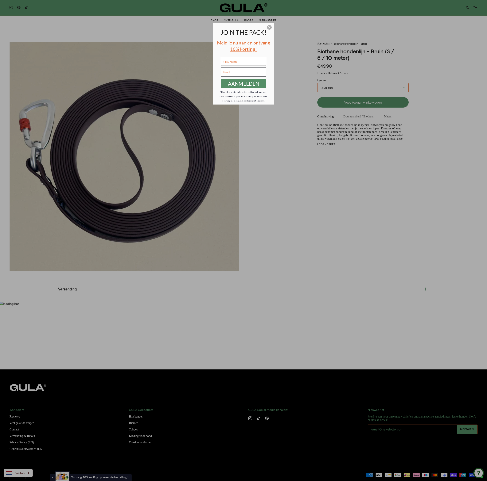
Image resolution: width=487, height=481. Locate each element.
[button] (269, 27)
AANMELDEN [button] (243, 84)
